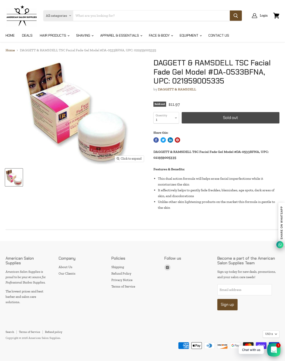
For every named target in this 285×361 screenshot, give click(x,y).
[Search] (236, 15)
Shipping (117, 267)
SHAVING (83, 35)
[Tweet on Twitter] (163, 140)
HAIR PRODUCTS (53, 35)
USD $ (269, 334)
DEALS (27, 35)
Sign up (227, 304)
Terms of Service (123, 286)
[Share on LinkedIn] (170, 140)
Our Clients (67, 273)
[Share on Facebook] (156, 140)
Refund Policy (121, 273)
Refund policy (53, 332)
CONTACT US (218, 35)
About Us (65, 267)
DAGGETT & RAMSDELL (177, 89)
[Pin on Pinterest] (177, 140)
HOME (10, 35)
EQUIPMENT (189, 35)
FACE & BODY (160, 35)
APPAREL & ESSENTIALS (120, 35)
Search (10, 332)
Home (10, 50)
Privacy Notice (121, 280)
